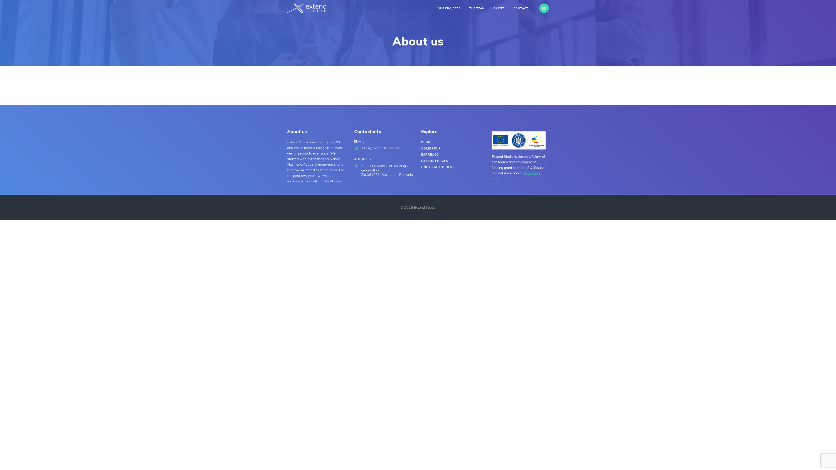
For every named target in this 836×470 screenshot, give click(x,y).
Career (499, 8)
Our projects (449, 8)
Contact (521, 8)
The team (477, 8)
